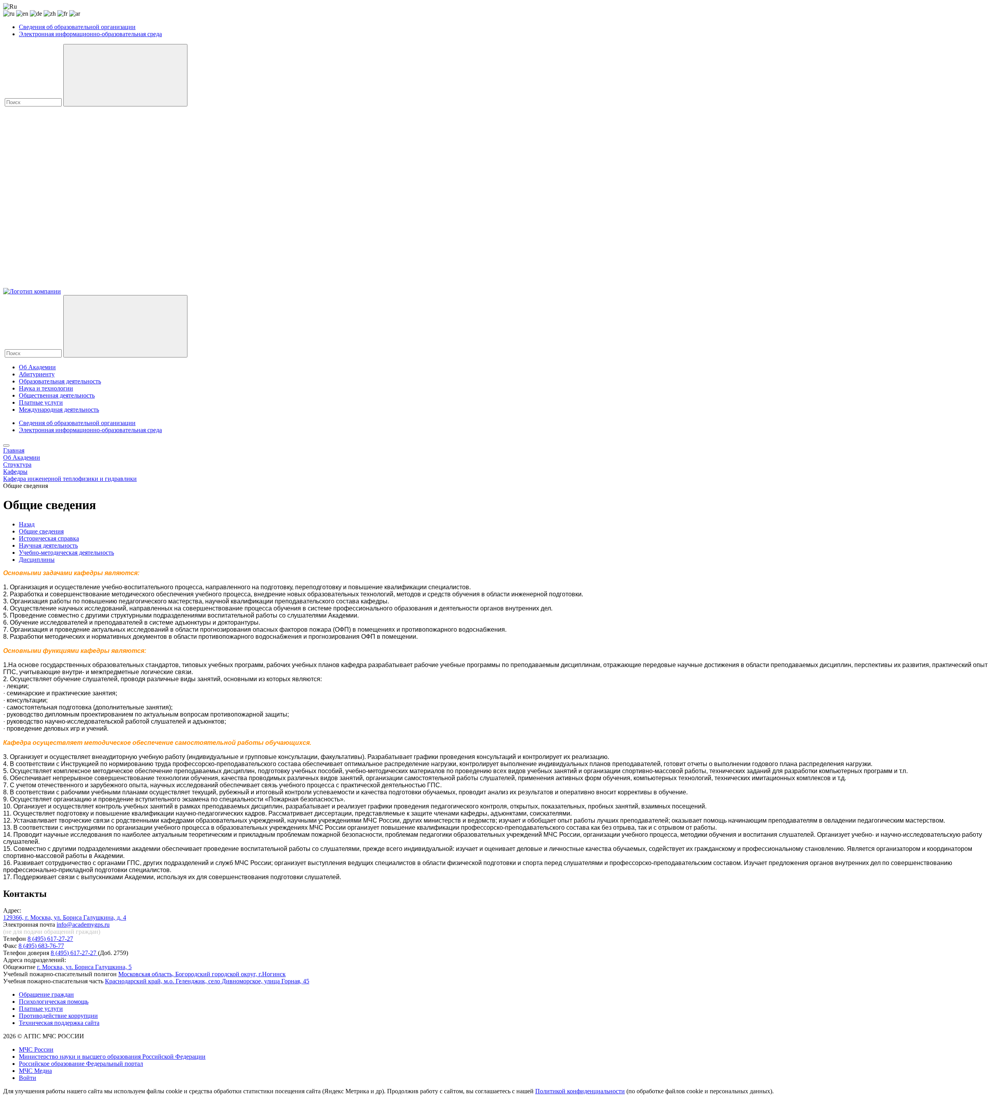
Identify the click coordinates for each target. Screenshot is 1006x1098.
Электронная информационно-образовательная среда (90, 34)
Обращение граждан (46, 994)
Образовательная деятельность (60, 381)
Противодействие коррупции (58, 1015)
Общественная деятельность (57, 395)
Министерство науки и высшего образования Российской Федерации (112, 1056)
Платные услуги (41, 402)
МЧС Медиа (35, 1070)
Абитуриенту (37, 374)
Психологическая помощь (53, 1001)
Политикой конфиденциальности (580, 1091)
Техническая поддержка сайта (59, 1022)
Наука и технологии (46, 388)
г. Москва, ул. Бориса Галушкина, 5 (84, 967)
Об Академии (37, 367)
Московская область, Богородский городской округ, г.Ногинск (202, 974)
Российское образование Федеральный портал (81, 1063)
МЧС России (36, 1049)
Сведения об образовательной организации (77, 27)
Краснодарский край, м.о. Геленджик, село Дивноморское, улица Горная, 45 (207, 981)
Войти (27, 1077)
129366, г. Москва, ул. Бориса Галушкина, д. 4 (64, 917)
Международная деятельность (59, 409)
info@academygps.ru (83, 924)
